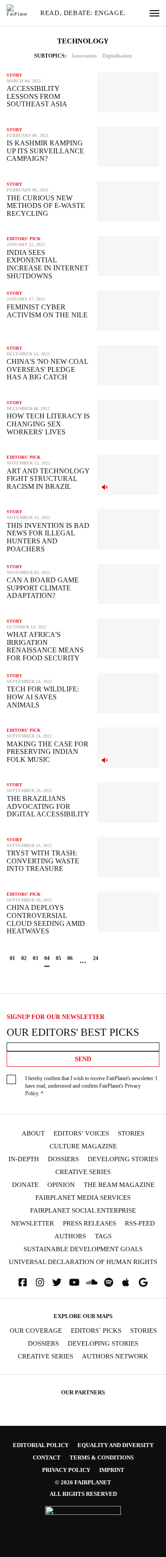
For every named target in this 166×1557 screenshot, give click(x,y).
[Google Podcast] (143, 1282)
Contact (47, 1457)
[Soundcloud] (91, 1282)
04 (47, 958)
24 (95, 958)
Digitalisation (117, 56)
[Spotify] (109, 1282)
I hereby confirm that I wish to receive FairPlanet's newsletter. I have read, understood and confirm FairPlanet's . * (91, 1086)
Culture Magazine (83, 1146)
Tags (103, 1236)
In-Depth (23, 1159)
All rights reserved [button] (83, 1494)
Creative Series (83, 1172)
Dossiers (63, 1159)
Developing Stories (123, 1159)
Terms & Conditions (101, 1457)
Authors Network (115, 1356)
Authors (70, 1236)
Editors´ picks (96, 1330)
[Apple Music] (125, 1282)
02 (24, 958)
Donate (25, 1185)
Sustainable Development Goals (83, 1249)
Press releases (89, 1223)
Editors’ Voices (81, 1133)
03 (35, 958)
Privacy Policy (66, 1470)
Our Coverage (36, 1330)
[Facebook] (22, 1282)
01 (12, 958)
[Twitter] (57, 1282)
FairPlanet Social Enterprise (83, 1210)
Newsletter (32, 1223)
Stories (131, 1133)
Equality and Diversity (115, 1445)
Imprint (111, 1470)
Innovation (84, 56)
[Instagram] (40, 1282)
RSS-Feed (140, 1223)
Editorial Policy (41, 1445)
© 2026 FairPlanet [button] (83, 1482)
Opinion (61, 1185)
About (33, 1133)
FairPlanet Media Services (83, 1197)
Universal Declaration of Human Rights (83, 1262)
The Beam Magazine (119, 1185)
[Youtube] (74, 1282)
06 (70, 958)
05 (58, 958)
